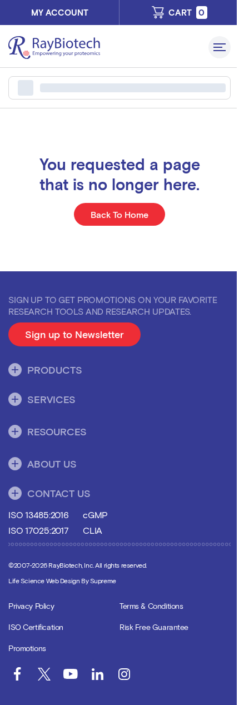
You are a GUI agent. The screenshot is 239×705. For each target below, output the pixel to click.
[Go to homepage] (104, 47)
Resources (57, 431)
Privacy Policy (31, 605)
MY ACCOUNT (59, 12)
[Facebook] (17, 674)
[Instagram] (124, 674)
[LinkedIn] (97, 674)
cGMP (95, 514)
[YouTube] (70, 674)
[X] (44, 674)
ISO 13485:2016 (38, 514)
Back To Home (119, 214)
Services (51, 399)
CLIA (92, 530)
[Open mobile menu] (219, 47)
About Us (52, 464)
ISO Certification (35, 627)
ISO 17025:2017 (38, 530)
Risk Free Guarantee (154, 627)
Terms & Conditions (151, 605)
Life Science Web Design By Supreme (62, 580)
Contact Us (59, 493)
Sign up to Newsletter (83, 337)
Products (54, 370)
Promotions (27, 648)
